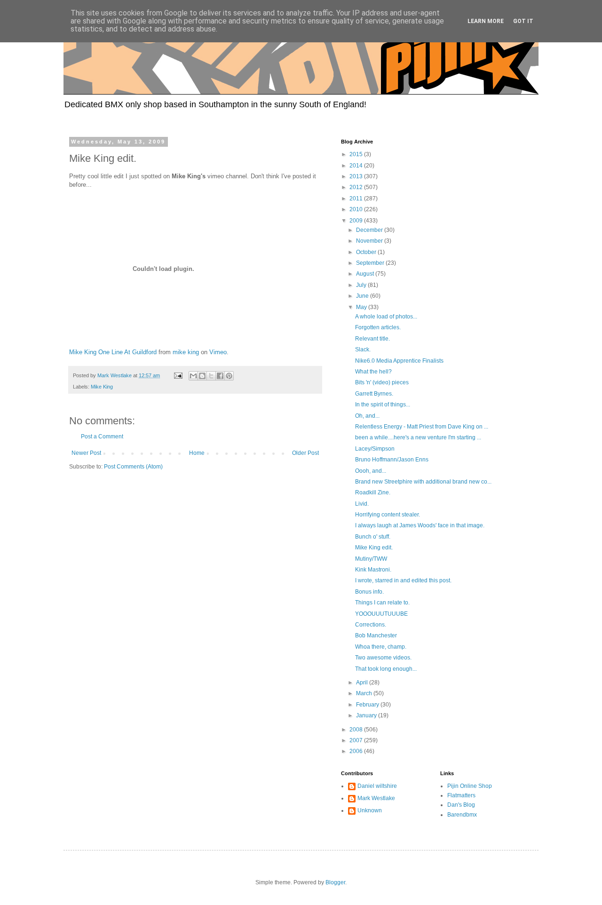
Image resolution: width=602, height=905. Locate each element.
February (368, 704)
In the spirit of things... (382, 404)
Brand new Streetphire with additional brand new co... (423, 481)
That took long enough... (386, 669)
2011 (356, 198)
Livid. (362, 503)
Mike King (102, 386)
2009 (356, 220)
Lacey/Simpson (375, 448)
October (367, 252)
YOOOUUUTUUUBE (381, 614)
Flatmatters (461, 795)
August (365, 273)
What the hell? (373, 371)
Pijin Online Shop (469, 786)
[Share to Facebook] (220, 376)
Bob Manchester (376, 635)
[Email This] (193, 376)
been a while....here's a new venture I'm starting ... (418, 437)
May (362, 307)
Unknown (369, 810)
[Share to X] (211, 376)
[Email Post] (178, 375)
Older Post (305, 453)
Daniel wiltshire (377, 786)
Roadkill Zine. (372, 492)
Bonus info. (369, 591)
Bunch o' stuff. (372, 536)
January (367, 715)
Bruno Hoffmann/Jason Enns (391, 459)
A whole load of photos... (386, 316)
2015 (356, 154)
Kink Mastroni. (373, 569)
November (370, 241)
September (371, 263)
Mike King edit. (374, 547)
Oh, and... (367, 416)
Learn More (485, 21)
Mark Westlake (376, 798)
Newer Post (86, 453)
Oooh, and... (370, 471)
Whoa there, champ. (380, 646)
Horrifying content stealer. (387, 514)
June (363, 296)
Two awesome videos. (383, 657)
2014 (356, 165)
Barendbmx (462, 814)
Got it (523, 21)
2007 (356, 740)
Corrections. (370, 624)
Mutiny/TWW (371, 559)
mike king (186, 352)
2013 (356, 176)
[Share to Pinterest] (229, 376)
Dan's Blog (461, 805)
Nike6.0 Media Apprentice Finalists (399, 360)
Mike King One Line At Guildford (113, 352)
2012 (356, 187)
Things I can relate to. (382, 602)
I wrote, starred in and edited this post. (403, 580)
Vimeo (218, 352)
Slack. (363, 349)
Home (197, 453)
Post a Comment (102, 436)
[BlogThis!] (202, 376)
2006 (356, 751)
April (362, 682)
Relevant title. (372, 338)
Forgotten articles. (378, 327)
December (370, 230)
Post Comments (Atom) (133, 466)
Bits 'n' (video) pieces (382, 382)
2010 (356, 209)
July (362, 285)
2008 (356, 729)
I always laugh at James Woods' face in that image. (419, 525)
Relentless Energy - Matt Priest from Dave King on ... (421, 426)
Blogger (335, 882)
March (364, 693)
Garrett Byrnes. (374, 393)
